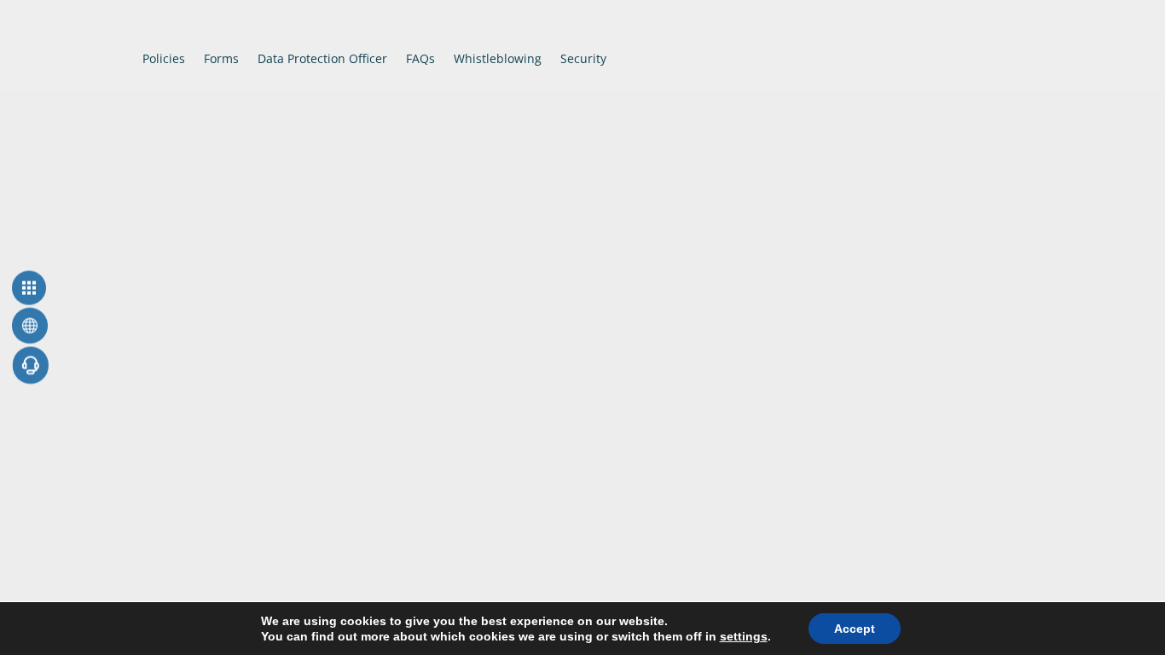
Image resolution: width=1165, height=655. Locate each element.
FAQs (420, 58)
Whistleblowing (498, 58)
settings (744, 636)
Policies (163, 58)
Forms (221, 58)
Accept (854, 628)
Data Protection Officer (322, 58)
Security (583, 58)
